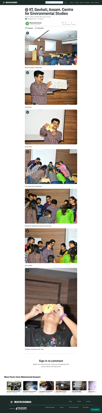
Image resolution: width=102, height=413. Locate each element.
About (81, 2)
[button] (14, 387)
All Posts (77, 2)
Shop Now (86, 2)
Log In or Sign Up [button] (95, 2)
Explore (72, 2)
